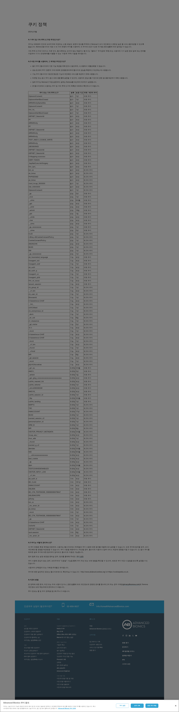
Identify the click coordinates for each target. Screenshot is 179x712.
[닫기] (175, 705)
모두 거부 (137, 705)
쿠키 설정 (122, 705)
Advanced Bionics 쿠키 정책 (67, 708)
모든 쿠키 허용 (151, 705)
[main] (89, 706)
